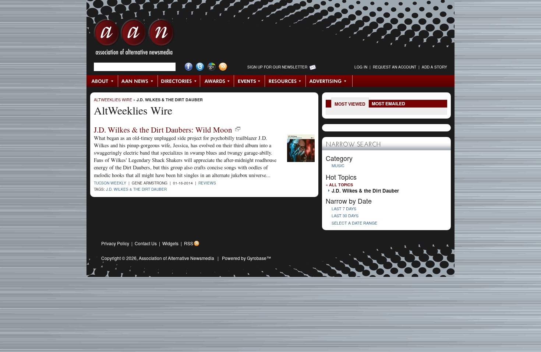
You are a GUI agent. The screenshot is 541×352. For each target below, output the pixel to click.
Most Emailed (388, 103)
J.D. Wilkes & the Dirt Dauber (170, 99)
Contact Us (146, 243)
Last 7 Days (344, 208)
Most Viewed (350, 104)
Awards (217, 81)
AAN (134, 38)
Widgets (170, 243)
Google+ (211, 67)
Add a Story (434, 67)
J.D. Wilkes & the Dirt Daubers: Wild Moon (163, 129)
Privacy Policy (115, 243)
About (102, 81)
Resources (285, 81)
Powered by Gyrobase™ (246, 258)
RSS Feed (223, 67)
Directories (179, 81)
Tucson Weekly (110, 183)
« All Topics (339, 184)
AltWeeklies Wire (113, 99)
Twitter (200, 67)
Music (338, 165)
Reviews (207, 183)
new (237, 129)
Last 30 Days (345, 215)
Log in (360, 67)
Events (249, 81)
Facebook (188, 67)
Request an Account (394, 67)
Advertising (329, 81)
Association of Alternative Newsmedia (176, 258)
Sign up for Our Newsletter (277, 67)
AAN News (138, 81)
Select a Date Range (354, 223)
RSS (188, 243)
